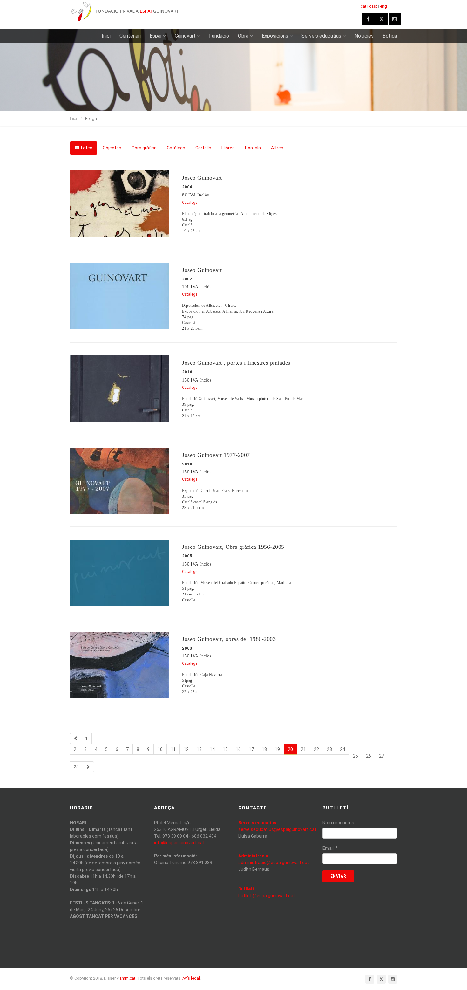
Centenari (130, 36)
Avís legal (191, 978)
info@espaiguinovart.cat (179, 842)
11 (173, 749)
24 (342, 749)
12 (186, 749)
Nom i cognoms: (338, 822)
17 (251, 749)
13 (199, 749)
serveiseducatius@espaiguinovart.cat (277, 829)
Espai (155, 36)
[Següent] (88, 766)
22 (316, 749)
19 (277, 749)
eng (383, 6)
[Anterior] (75, 738)
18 (264, 749)
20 (290, 749)
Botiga (389, 36)
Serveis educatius (321, 36)
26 (368, 756)
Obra (243, 36)
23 (329, 749)
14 (212, 749)
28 (76, 766)
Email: (330, 848)
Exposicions (275, 36)
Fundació (219, 36)
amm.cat (127, 978)
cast (373, 6)
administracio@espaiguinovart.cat (273, 862)
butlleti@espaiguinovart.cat (266, 895)
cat (363, 6)
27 (381, 756)
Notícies (364, 36)
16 (238, 749)
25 (355, 756)
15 (225, 749)
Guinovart (185, 36)
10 (160, 749)
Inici (106, 36)
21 (303, 749)
